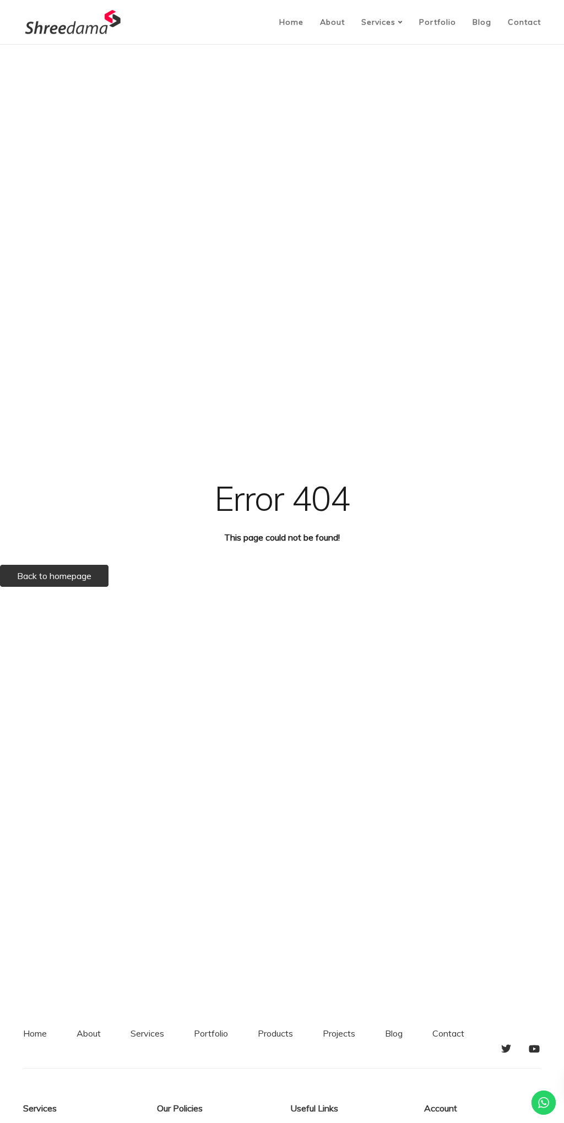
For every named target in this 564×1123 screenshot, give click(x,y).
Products (275, 1033)
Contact (524, 22)
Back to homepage (54, 575)
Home (291, 22)
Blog (482, 22)
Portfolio (437, 22)
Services (378, 22)
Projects (339, 1033)
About (332, 22)
